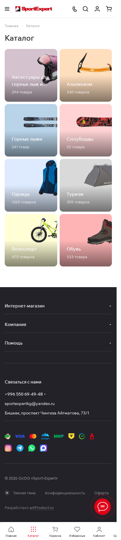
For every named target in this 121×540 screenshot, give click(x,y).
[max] (43, 448)
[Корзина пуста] (109, 9)
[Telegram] (19, 448)
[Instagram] (8, 448)
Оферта (101, 492)
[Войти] (97, 9)
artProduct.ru (42, 507)
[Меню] (102, 506)
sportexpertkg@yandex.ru (30, 403)
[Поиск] (85, 9)
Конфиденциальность (65, 492)
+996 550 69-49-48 (24, 394)
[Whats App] (31, 448)
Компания (15, 324)
